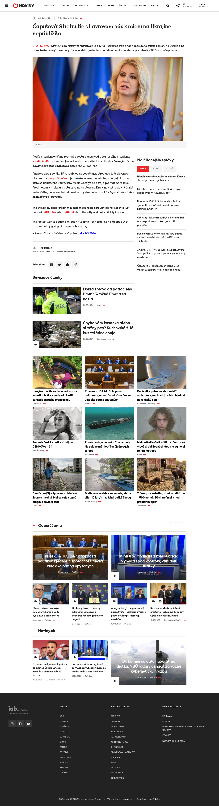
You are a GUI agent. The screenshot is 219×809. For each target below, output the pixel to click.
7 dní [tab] (156, 169)
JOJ (62, 716)
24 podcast (81, 6)
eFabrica (156, 799)
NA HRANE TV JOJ (119, 742)
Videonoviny (118, 732)
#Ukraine (50, 212)
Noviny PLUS (117, 727)
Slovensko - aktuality (123, 752)
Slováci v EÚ (117, 778)
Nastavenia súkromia (173, 741)
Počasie (64, 773)
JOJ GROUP (65, 737)
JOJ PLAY (64, 722)
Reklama (167, 716)
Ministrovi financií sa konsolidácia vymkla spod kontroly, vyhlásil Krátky (160, 191)
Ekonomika (117, 773)
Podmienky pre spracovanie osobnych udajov (183, 728)
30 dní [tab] (169, 169)
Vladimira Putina (44, 161)
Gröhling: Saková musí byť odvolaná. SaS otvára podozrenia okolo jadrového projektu (160, 221)
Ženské (63, 747)
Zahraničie (117, 757)
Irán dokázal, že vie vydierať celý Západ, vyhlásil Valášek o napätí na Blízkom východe (160, 237)
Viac (153, 5)
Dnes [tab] (143, 169)
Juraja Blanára (57, 178)
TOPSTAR (64, 6)
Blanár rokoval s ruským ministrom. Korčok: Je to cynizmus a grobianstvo (161, 178)
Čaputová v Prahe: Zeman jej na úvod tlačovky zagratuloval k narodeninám (158, 268)
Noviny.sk (116, 716)
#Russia (70, 212)
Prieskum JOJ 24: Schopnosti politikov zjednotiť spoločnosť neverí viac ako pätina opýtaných (158, 205)
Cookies (166, 735)
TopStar (64, 752)
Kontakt (166, 722)
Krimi (111, 6)
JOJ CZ (63, 732)
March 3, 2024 (88, 233)
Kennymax (127, 799)
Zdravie (98, 6)
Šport (122, 6)
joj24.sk (115, 722)
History (64, 768)
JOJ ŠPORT (65, 727)
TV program (138, 6)
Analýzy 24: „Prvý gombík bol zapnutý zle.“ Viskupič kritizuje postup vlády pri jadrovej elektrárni (161, 254)
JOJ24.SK (49, 6)
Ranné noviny (118, 737)
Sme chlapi (65, 757)
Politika (115, 768)
